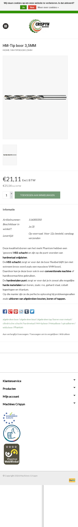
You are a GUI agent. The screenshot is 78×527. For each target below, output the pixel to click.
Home (6, 50)
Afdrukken (64, 334)
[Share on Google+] (10, 311)
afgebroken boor (11, 319)
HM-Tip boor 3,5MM (21, 50)
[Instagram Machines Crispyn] (45, 364)
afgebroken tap (44, 319)
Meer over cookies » (48, 7)
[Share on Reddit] (21, 311)
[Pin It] (16, 311)
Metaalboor (55, 323)
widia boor (8, 327)
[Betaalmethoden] (71, 480)
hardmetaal (29, 323)
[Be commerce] (39, 433)
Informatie (9, 209)
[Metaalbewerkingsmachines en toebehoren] (45, 25)
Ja (23, 7)
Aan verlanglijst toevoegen (15, 334)
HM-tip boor (42, 323)
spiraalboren (68, 323)
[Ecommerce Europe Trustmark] (39, 418)
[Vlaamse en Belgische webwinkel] (39, 454)
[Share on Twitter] (32, 311)
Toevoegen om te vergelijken (44, 334)
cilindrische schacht (12, 323)
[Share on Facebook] (5, 311)
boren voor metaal (62, 319)
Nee (32, 7)
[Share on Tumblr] (26, 311)
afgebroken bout (28, 319)
